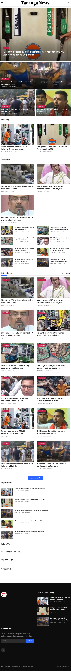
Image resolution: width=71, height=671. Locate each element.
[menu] (2, 3)
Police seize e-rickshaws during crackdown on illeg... (59, 228)
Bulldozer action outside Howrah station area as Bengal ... (51, 465)
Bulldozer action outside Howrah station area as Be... (58, 260)
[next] (68, 34)
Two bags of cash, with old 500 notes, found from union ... (51, 366)
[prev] (3, 34)
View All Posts (65, 273)
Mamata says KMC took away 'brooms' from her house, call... (50, 187)
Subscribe (30, 640)
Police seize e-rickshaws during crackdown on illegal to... (15, 366)
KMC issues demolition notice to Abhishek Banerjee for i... (51, 432)
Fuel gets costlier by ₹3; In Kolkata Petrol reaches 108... (52, 148)
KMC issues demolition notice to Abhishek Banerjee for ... (52, 110)
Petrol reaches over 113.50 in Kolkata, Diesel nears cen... (14, 148)
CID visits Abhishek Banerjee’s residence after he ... (59, 239)
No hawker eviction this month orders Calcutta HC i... (24, 228)
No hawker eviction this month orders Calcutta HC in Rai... (50, 334)
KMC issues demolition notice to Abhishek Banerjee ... (59, 249)
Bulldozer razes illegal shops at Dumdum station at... (24, 249)
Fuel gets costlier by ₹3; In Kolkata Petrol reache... (30, 499)
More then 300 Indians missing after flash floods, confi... (17, 187)
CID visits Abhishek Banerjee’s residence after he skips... (14, 399)
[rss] (3, 650)
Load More (34, 478)
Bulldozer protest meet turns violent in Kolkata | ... (24, 260)
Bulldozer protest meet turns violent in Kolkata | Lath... (15, 110)
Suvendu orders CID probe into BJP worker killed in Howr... (17, 219)
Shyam (4, 58)
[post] (35, 34)
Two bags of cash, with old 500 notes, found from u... (24, 239)
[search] (68, 3)
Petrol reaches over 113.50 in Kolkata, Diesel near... (30, 488)
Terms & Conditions (62, 666)
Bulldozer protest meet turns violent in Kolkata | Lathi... (17, 465)
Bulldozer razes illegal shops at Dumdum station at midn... (50, 399)
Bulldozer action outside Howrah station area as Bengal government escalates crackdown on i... (32, 83)
